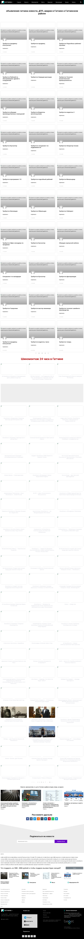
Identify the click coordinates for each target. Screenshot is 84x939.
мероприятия (23, 861)
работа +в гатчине (71, 862)
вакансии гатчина (69, 857)
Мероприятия (35, 2)
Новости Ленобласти (5, 891)
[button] (74, 868)
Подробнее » (5, 48)
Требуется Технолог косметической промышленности (66, 78)
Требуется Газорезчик (10, 308)
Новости (26, 2)
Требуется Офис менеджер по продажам (13, 244)
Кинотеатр (45, 895)
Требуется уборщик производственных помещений (13, 113)
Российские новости (5, 889)
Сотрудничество (67, 897)
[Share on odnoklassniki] (38, 818)
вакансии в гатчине (60, 857)
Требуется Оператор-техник (68, 146)
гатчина (76, 857)
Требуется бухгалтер (10, 146)
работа (65, 862)
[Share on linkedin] (45, 818)
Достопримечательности (48, 891)
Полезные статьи (46, 902)
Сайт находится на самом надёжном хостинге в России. (72, 927)
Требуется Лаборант (66, 211)
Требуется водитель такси (40, 342)
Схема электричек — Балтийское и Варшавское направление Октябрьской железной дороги (51, 805)
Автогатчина (10, 857)
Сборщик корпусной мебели (69, 243)
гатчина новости (18, 859)
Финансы (24, 897)
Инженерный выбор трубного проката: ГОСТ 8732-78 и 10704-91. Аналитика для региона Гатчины (10, 805)
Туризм (23, 899)
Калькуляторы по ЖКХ (47, 904)
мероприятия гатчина (32, 861)
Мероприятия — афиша (47, 893)
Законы (74, 2)
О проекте (66, 889)
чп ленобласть (47, 864)
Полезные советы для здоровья (28, 893)
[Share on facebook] (27, 818)
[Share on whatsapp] (52, 818)
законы (66, 859)
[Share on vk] (31, 818)
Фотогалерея (66, 893)
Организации (59, 2)
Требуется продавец (38, 43)
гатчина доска (10, 859)
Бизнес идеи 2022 (46, 912)
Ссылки (65, 899)
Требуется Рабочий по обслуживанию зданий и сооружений (11, 78)
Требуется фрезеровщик (67, 276)
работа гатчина (4, 864)
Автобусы (45, 899)
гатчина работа (26, 859)
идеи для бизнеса (72, 859)
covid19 (5, 857)
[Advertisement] (42, 393)
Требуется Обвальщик (38, 211)
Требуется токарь (65, 342)
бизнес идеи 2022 (51, 857)
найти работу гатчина (43, 861)
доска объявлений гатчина (49, 859)
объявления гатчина (14, 862)
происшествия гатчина (44, 862)
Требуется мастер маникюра (41, 308)
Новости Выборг (4, 895)
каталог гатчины (5, 861)
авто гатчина (43, 857)
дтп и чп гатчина (60, 859)
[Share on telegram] (56, 818)
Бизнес (67, 2)
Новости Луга (3, 897)
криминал (17, 861)
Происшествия (4, 904)
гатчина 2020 (4, 859)
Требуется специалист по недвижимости (39, 146)
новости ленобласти (77, 861)
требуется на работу (23, 864)
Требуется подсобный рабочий (41, 179)
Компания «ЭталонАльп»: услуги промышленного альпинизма (29, 804)
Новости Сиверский (5, 899)
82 (49, 782)
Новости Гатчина (4, 893)
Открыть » (3, 809)
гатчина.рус (66, 914)
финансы (31, 864)
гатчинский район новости (36, 859)
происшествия (35, 862)
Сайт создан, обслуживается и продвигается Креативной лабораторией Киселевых (52, 920)
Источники (66, 895)
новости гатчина (52, 861)
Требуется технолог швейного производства (69, 309)
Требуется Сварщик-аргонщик (41, 77)
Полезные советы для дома (28, 891)
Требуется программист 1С (12, 179)
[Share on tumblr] (42, 818)
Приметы (24, 895)
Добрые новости (18, 857)
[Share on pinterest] (49, 818)
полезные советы (27, 862)
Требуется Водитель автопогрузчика (38, 113)
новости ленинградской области (64, 861)
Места (42, 2)
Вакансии (50, 2)
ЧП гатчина (37, 857)
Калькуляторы (46, 917)
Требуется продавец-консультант (10, 44)
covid (2, 857)
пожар (21, 862)
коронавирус (12, 861)
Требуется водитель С (66, 112)
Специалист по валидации (12, 276)
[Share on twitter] (34, 818)
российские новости (13, 864)
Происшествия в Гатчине (28, 857)
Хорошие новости (4, 902)
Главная (19, 2)
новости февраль (5, 862)
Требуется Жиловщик (10, 211)
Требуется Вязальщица (67, 179)
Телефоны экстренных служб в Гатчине (73, 803)
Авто (2, 906)
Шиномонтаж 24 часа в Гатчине (42, 359)
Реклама (65, 891)
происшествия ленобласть (56, 862)
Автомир (24, 889)
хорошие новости (37, 864)
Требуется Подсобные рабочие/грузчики (70, 44)
